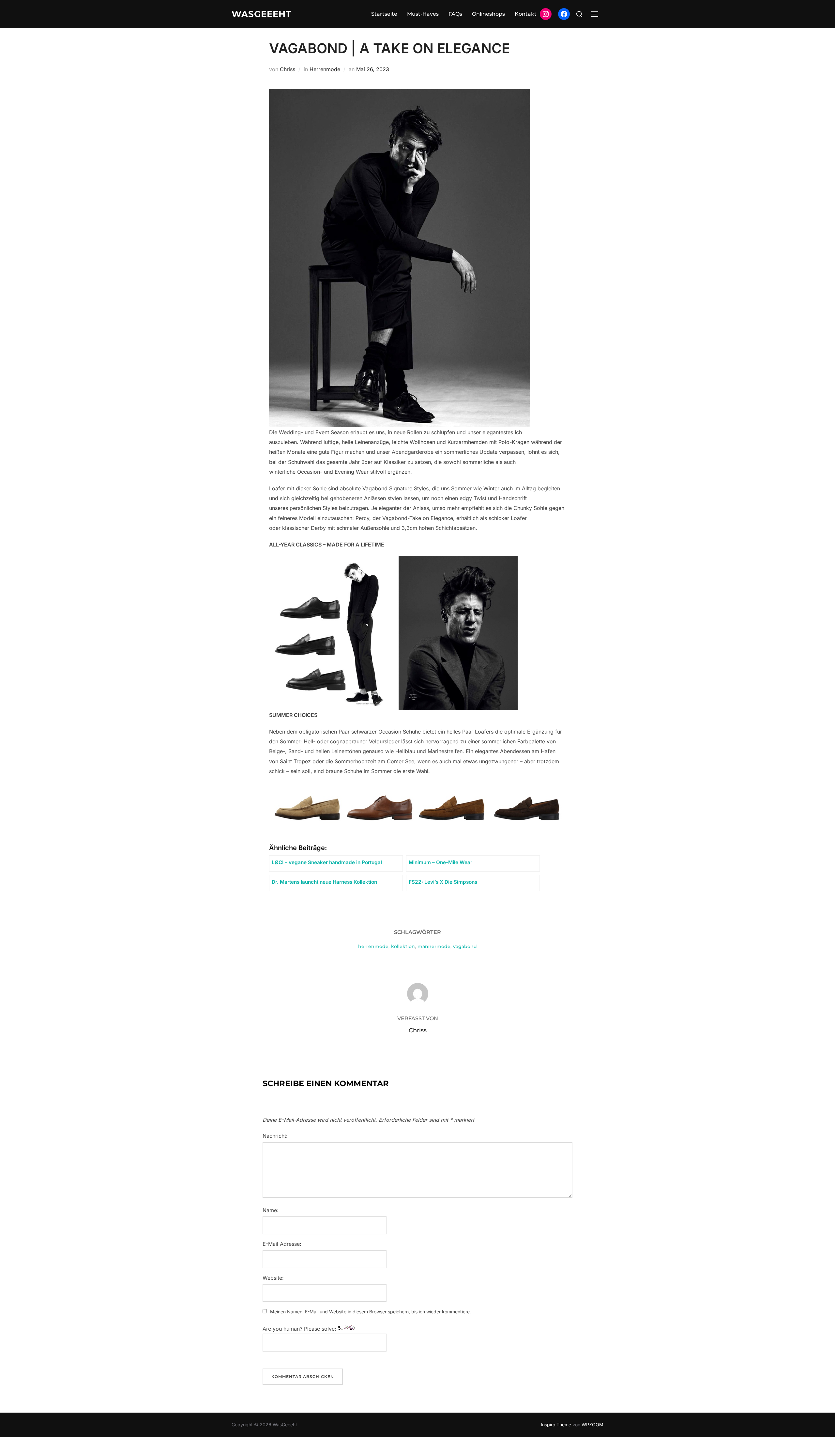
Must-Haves (423, 14)
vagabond (465, 946)
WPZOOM (592, 1424)
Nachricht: (275, 1135)
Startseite (384, 14)
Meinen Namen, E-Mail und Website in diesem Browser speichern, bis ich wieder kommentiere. (370, 1311)
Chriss (287, 69)
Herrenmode (325, 69)
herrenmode (373, 946)
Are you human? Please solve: (300, 1328)
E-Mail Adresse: (282, 1244)
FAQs (455, 14)
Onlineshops (488, 14)
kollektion (403, 946)
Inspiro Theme (556, 1424)
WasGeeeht (261, 14)
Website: (273, 1278)
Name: (271, 1210)
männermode (434, 946)
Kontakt (526, 14)
